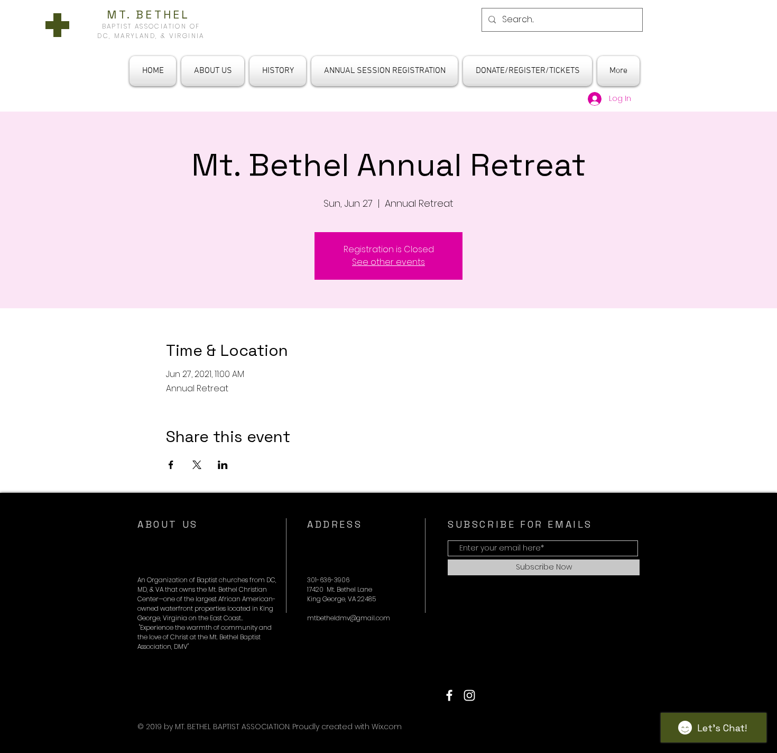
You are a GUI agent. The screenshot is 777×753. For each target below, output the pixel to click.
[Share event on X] (197, 465)
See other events (388, 262)
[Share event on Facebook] (171, 465)
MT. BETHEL (151, 14)
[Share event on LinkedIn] (223, 465)
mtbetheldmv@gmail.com (348, 617)
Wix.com (387, 726)
